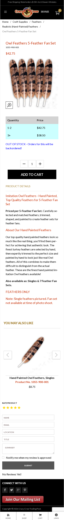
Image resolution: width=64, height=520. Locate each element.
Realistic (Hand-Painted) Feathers (20, 26)
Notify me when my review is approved (28, 457)
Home (5, 21)
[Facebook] (5, 490)
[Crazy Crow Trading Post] (32, 11)
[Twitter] (11, 490)
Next (56, 355)
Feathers (36, 21)
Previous (8, 355)
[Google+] (18, 490)
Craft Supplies (20, 21)
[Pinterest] (25, 490)
